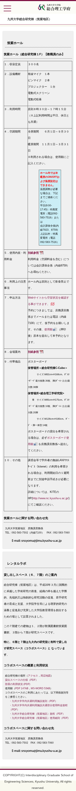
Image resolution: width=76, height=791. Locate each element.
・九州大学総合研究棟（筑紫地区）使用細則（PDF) (38, 718)
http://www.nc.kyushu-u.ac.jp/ (51, 498)
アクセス (33, 675)
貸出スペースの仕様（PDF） (21, 679)
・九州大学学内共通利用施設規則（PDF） (33, 701)
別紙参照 (33, 252)
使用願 (48, 329)
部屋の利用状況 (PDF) (17, 684)
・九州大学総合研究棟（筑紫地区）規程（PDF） (37, 713)
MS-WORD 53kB (40, 688)
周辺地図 (46, 675)
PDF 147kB (21, 688)
